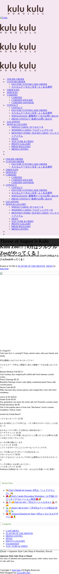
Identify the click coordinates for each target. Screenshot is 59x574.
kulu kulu (4, 268)
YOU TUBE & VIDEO (17, 546)
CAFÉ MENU (12, 531)
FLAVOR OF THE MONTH (31, 266)
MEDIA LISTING (14, 536)
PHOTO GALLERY (15, 541)
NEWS (49, 266)
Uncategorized (12, 543)
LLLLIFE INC (24, 572)
